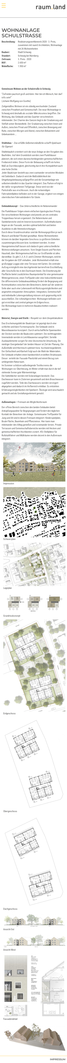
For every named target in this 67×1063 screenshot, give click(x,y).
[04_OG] (34, 763)
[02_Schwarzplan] (34, 512)
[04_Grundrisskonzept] (34, 603)
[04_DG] (34, 861)
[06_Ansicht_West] (34, 940)
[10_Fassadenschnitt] (34, 985)
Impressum (57, 1059)
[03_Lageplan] (34, 564)
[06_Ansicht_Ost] (34, 920)
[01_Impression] (34, 462)
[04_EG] (34, 665)
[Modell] (34, 1036)
